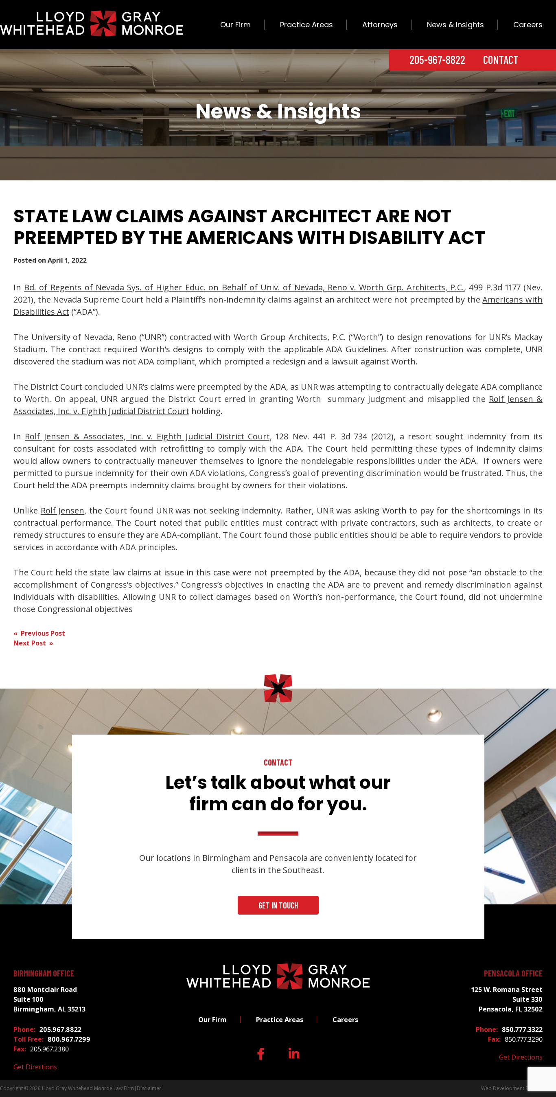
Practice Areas (306, 25)
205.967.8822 (60, 1029)
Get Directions (35, 1066)
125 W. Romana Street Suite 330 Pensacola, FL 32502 (507, 999)
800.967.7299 (69, 1039)
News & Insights (455, 25)
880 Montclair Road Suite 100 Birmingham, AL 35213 (49, 999)
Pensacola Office (513, 973)
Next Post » (33, 642)
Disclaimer (149, 1088)
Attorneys (380, 25)
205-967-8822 (437, 59)
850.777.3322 (522, 1029)
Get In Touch (278, 905)
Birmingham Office (43, 973)
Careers (528, 25)
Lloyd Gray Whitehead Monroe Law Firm (88, 1088)
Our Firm (235, 25)
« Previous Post (39, 633)
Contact (501, 59)
